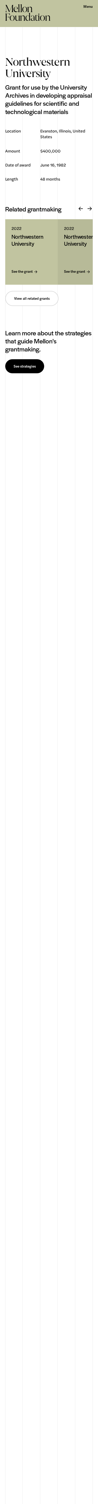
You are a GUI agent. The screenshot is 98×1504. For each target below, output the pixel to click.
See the (22, 271)
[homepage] (27, 12)
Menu (88, 6)
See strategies (25, 366)
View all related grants (32, 298)
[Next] (90, 208)
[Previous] (81, 208)
